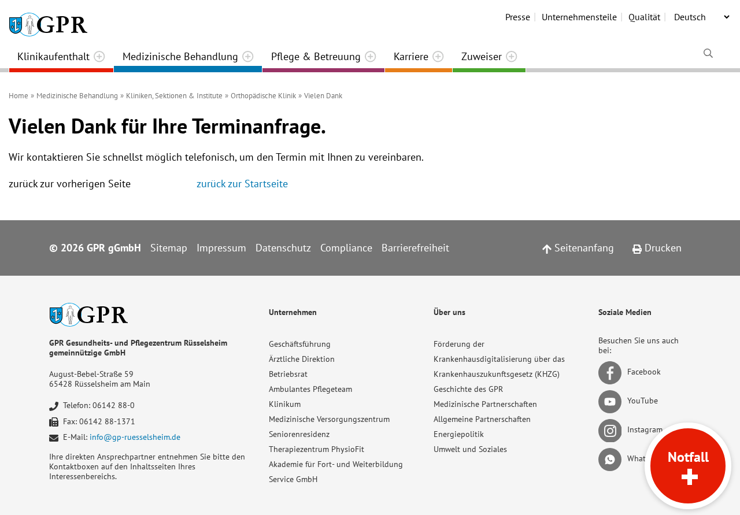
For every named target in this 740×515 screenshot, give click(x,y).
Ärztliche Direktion (302, 359)
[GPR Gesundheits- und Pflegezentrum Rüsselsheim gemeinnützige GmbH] (48, 20)
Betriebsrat (288, 374)
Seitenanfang (583, 247)
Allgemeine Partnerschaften (482, 419)
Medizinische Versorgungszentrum (329, 419)
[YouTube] (612, 401)
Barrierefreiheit (415, 247)
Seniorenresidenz (299, 434)
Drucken (662, 247)
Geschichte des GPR (468, 389)
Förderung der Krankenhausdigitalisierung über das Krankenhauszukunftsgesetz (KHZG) (499, 359)
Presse (517, 17)
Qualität (644, 17)
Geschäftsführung (300, 344)
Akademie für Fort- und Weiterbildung (336, 464)
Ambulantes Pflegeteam (310, 389)
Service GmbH (293, 479)
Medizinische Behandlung (180, 56)
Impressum (221, 247)
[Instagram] (612, 430)
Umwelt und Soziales (470, 449)
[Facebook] (612, 372)
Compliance (346, 247)
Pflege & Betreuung (316, 56)
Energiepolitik (459, 434)
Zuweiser (481, 56)
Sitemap (168, 247)
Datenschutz (283, 247)
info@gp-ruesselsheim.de (135, 437)
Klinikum (285, 404)
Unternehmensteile (579, 17)
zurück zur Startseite (242, 183)
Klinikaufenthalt (53, 56)
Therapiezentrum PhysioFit (316, 449)
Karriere (411, 56)
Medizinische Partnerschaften (485, 404)
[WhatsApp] (612, 459)
